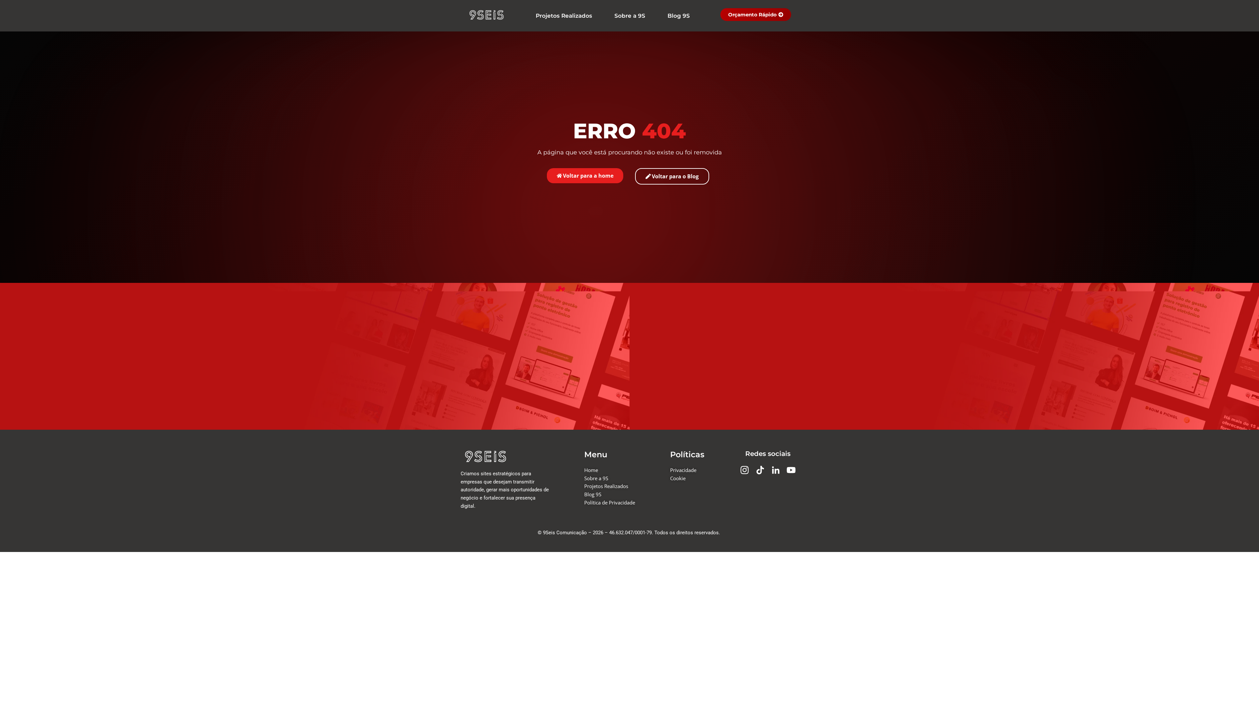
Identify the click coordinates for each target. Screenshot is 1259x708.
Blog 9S (679, 15)
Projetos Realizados (564, 15)
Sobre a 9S (629, 15)
